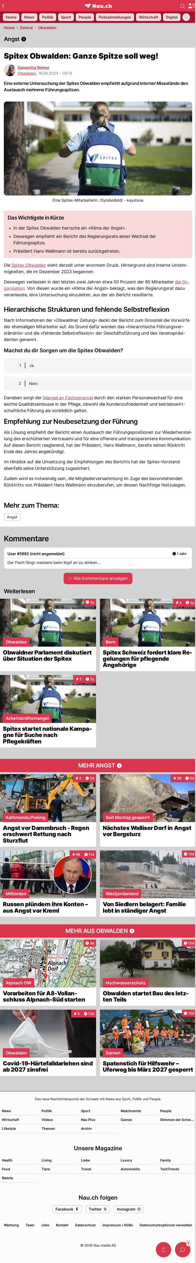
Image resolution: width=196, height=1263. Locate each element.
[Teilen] (163, 1249)
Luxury (126, 1160)
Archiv (86, 1128)
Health (7, 1160)
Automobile (130, 1169)
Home (9, 27)
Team (30, 1225)
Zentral (26, 27)
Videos (47, 1120)
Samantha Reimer (33, 67)
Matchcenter (131, 1111)
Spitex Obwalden (28, 265)
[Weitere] (186, 17)
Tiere (46, 1169)
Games (126, 1120)
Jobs (45, 1225)
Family (165, 1160)
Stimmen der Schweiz (178, 1120)
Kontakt (62, 1225)
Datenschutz (85, 1225)
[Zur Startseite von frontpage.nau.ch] (98, 6)
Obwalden (47, 27)
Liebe (85, 1160)
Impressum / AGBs (118, 1225)
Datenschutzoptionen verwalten (166, 1225)
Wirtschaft (10, 1120)
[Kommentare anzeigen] (182, 1249)
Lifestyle (9, 1128)
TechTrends (169, 1169)
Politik (47, 1111)
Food (6, 1169)
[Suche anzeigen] (182, 6)
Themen (48, 1128)
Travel (86, 1169)
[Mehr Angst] (98, 765)
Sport (85, 1111)
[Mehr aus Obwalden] (98, 931)
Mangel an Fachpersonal (68, 397)
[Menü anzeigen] (192, 6)
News (6, 1111)
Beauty (7, 1178)
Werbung (11, 1225)
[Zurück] (3, 5)
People (165, 1111)
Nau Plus (88, 1120)
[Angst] (98, 39)
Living (47, 1160)
